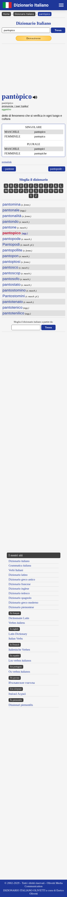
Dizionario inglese (19, 588)
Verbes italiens (17, 622)
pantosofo (11, 279)
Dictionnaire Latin (19, 618)
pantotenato (13, 302)
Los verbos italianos (20, 660)
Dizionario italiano (19, 561)
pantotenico (13, 307)
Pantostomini (14, 296)
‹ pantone (9, 168)
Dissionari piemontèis (21, 704)
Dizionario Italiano (24, 14)
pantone (9, 227)
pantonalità (12, 216)
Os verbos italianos (19, 671)
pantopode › (56, 168)
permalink (7, 162)
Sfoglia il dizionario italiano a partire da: (33, 321)
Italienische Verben (19, 649)
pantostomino (14, 290)
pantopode (12, 239)
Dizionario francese (20, 584)
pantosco (10, 267)
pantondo (11, 221)
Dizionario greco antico (22, 579)
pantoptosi (11, 261)
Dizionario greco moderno (23, 602)
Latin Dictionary (18, 633)
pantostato (12, 284)
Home (6, 14)
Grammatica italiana (20, 565)
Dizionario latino (18, 574)
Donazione (33, 38)
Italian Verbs (16, 638)
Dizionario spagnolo (20, 597)
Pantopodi (11, 244)
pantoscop (11, 273)
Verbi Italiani (16, 570)
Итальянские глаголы (22, 682)
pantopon (11, 256)
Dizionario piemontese (21, 607)
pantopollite (12, 250)
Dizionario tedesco (19, 593)
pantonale (11, 210)
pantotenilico (13, 313)
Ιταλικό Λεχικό (17, 693)
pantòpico (44, 14)
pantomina (12, 204)
